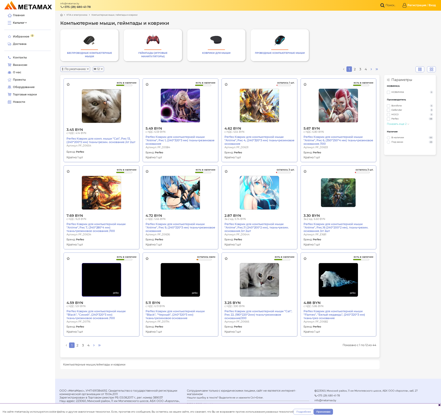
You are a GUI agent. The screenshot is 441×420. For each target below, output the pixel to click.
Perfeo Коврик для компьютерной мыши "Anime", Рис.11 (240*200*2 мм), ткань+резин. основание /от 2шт (256, 227)
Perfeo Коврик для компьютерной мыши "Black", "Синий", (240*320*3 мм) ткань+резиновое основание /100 (96, 315)
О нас (17, 72)
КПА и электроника (76, 15)
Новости (19, 101)
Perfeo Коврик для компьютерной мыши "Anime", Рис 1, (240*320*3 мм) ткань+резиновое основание (180, 140)
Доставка (20, 44)
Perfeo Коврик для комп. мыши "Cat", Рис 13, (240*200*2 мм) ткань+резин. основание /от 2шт (100, 140)
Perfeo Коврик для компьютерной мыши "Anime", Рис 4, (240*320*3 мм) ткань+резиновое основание (259, 140)
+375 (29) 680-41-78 (77, 7)
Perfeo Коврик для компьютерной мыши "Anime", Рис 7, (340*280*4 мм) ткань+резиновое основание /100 (96, 227)
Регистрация (416, 5)
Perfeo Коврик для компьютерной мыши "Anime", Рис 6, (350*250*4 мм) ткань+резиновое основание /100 (338, 140)
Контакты (20, 57)
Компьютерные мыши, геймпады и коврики (114, 15)
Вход (432, 5)
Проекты (19, 79)
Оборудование (24, 87)
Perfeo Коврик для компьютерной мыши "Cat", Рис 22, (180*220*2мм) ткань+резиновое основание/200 (258, 315)
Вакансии (20, 65)
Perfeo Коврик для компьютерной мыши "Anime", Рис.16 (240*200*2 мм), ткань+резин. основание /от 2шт (336, 227)
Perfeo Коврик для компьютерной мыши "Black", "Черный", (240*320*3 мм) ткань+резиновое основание (175, 315)
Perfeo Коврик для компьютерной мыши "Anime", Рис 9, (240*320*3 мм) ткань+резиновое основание (180, 227)
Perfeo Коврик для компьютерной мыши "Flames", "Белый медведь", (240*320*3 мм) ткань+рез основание (334, 315)
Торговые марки (25, 94)
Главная (18, 15)
